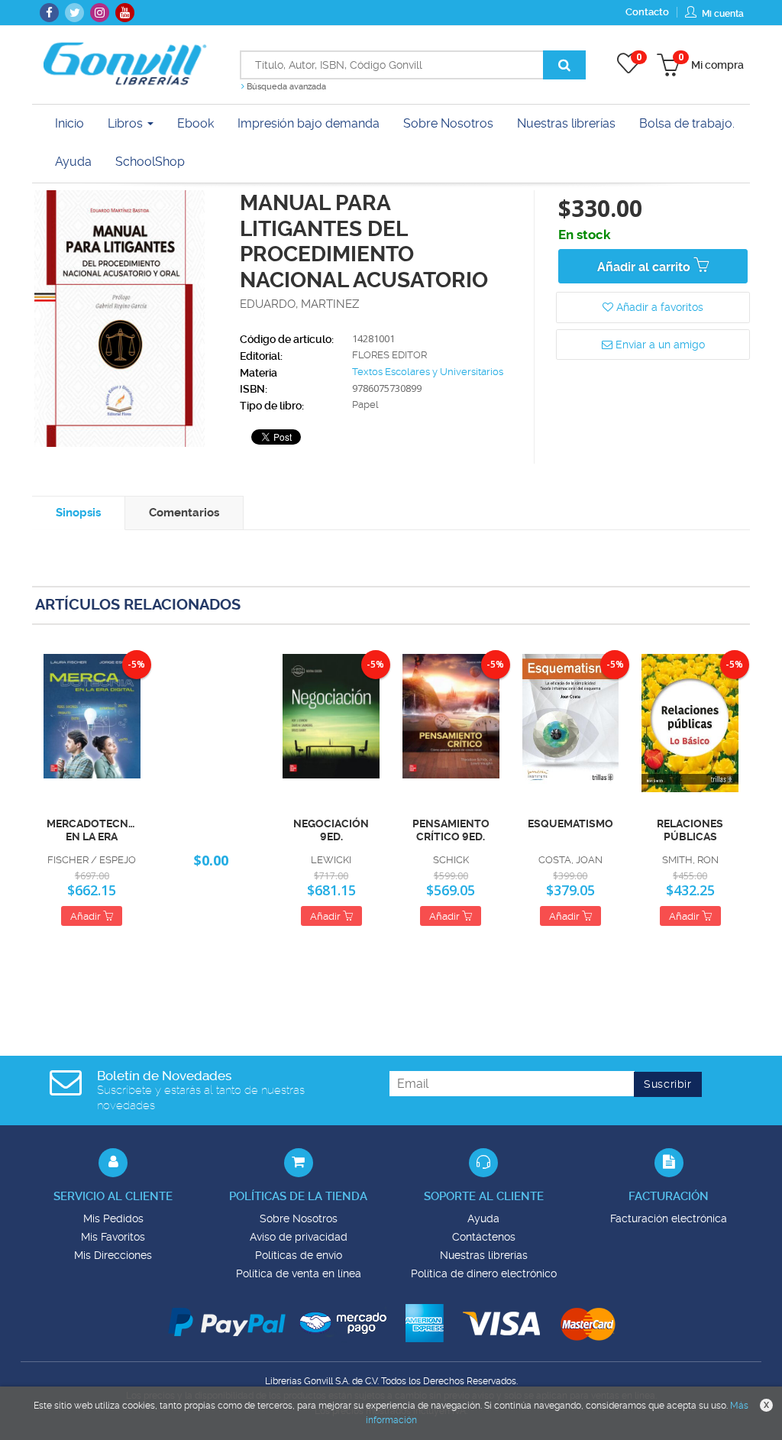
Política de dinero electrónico (484, 1273)
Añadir (86, 916)
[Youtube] (124, 12)
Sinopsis (78, 512)
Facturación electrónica (668, 1218)
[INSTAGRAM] (99, 12)
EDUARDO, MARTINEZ (299, 304)
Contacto (647, 12)
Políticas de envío (298, 1255)
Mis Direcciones (113, 1255)
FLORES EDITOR (389, 355)
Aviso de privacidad (298, 1237)
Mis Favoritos (113, 1237)
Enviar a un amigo (658, 344)
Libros (127, 123)
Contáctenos (483, 1237)
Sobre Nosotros (299, 1218)
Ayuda (483, 1218)
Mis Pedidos (113, 1218)
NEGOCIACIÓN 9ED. (331, 830)
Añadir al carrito (645, 267)
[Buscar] (564, 64)
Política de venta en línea (298, 1273)
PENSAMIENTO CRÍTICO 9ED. (451, 830)
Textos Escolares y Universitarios (427, 371)
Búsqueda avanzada (285, 87)
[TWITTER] (74, 12)
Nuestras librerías (484, 1255)
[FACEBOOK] (49, 12)
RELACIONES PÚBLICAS (690, 830)
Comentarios (184, 512)
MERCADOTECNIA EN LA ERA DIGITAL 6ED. (92, 830)
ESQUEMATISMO (570, 823)
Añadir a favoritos (658, 307)
